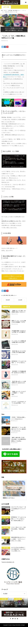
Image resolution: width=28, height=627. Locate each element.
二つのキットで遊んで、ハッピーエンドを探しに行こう (13, 277)
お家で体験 (6, 7)
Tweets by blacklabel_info (8, 562)
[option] (7, 603)
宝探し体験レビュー (12, 295)
